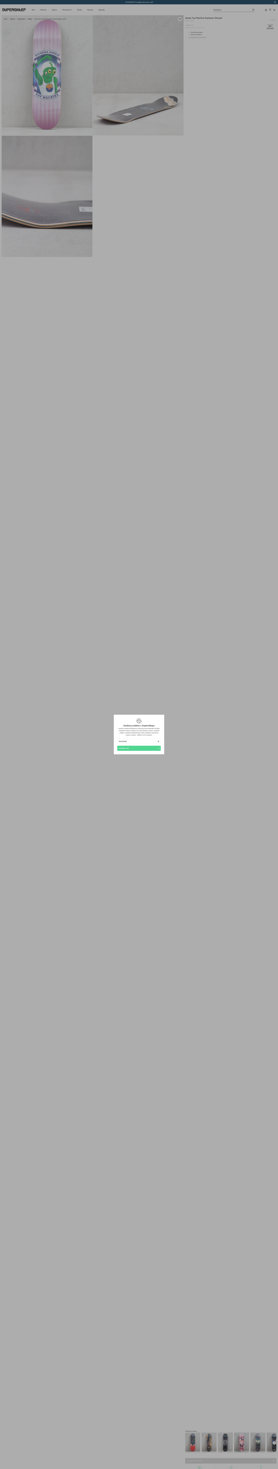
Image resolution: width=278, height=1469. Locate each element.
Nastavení (123, 741)
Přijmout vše (124, 748)
